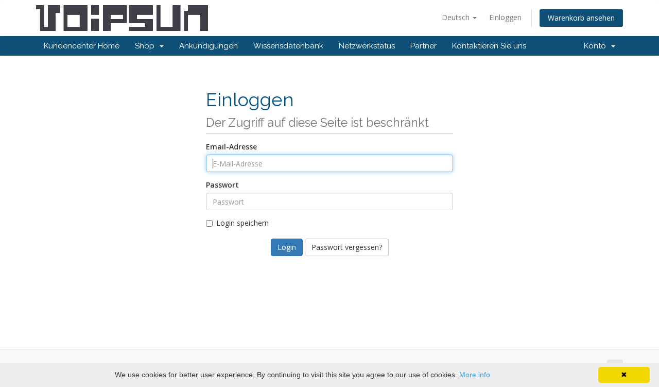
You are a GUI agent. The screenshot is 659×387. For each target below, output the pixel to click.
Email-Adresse (231, 147)
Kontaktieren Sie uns (489, 46)
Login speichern (242, 223)
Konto (597, 46)
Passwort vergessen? (346, 247)
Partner (423, 46)
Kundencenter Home (81, 46)
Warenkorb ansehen (581, 18)
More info (474, 375)
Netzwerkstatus (367, 46)
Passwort (222, 185)
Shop (147, 46)
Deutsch (457, 17)
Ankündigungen (208, 46)
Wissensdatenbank (288, 46)
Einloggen (505, 17)
